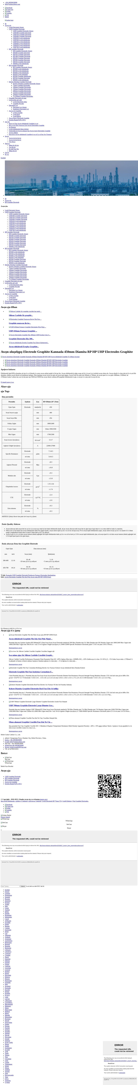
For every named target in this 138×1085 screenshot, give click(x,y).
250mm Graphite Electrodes (22, 94)
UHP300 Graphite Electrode (22, 33)
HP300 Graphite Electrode (21, 53)
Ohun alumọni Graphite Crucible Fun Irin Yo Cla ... (30, 722)
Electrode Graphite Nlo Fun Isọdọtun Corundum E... (31, 672)
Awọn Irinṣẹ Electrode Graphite (19, 118)
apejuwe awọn (17, 648)
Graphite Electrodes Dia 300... (21, 339)
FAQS (7, 153)
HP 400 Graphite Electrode (21, 56)
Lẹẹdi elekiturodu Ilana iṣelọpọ (19, 129)
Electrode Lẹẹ (13, 105)
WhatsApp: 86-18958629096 (14, 745)
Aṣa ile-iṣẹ (12, 147)
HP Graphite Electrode (16, 49)
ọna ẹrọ (7, 122)
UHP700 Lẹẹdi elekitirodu (21, 47)
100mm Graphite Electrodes (22, 87)
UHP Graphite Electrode (17, 29)
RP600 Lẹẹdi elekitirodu (21, 80)
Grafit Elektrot (67, 801)
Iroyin (7, 136)
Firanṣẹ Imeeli (5, 817)
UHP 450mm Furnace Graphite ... (23, 331)
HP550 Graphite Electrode (21, 62)
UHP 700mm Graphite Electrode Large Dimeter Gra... (31, 705)
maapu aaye (43, 799)
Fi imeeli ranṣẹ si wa (7, 382)
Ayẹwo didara (13, 133)
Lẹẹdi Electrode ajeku (20, 102)
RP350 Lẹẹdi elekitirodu (21, 71)
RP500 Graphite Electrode (17, 259)
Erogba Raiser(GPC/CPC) (17, 120)
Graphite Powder (18, 103)
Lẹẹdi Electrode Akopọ (16, 27)
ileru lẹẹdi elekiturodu (8, 801)
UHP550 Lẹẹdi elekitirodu (21, 42)
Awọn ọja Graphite (15, 111)
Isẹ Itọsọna (12, 127)
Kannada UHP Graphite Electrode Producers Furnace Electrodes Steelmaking (30, 575)
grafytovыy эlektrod (34, 801)
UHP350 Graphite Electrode (22, 34)
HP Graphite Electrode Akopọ (22, 51)
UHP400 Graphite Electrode (22, 36)
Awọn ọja (8, 25)
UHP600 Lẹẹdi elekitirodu (21, 44)
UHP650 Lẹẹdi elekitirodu (21, 45)
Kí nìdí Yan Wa (14, 149)
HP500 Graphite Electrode (21, 60)
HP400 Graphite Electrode (17, 239)
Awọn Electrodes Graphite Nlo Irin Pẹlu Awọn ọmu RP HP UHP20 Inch (28, 577)
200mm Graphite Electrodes (22, 91)
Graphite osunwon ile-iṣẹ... (20, 323)
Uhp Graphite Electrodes (80, 801)
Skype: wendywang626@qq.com (15, 747)
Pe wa (7, 154)
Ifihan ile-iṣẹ (13, 151)
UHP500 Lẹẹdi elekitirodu (21, 40)
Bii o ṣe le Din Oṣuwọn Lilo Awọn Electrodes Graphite (26, 125)
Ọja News (12, 142)
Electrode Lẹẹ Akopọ (20, 107)
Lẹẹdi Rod (16, 114)
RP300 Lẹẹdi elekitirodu (21, 69)
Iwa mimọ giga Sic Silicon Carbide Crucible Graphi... (31, 655)
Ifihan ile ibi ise (14, 145)
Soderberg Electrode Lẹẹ (21, 109)
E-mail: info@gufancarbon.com (15, 742)
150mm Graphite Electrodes (22, 89)
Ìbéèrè (7, 17)
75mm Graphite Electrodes (21, 85)
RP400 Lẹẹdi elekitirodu (21, 73)
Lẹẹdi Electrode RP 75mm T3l (52, 801)
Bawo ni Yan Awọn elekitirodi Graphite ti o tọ (23, 123)
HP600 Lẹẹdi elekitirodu (21, 63)
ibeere (11, 648)
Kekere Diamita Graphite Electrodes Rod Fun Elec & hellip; (34, 689)
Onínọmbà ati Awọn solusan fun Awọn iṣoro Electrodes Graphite (29, 131)
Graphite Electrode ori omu (17, 98)
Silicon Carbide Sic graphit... (21, 315)
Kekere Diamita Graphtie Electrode (20, 82)
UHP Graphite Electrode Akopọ (23, 31)
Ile (5, 24)
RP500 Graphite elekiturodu (22, 76)
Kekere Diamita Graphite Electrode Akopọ (26, 83)
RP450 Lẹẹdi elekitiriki (20, 74)
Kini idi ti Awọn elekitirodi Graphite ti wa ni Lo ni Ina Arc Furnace (30, 134)
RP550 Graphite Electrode (21, 78)
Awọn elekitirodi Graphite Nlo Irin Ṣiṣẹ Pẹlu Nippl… (30, 639)
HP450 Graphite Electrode (21, 58)
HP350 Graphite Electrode (21, 54)
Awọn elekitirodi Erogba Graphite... (24, 347)
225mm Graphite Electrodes (22, 93)
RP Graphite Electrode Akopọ (22, 67)
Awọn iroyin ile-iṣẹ (15, 138)
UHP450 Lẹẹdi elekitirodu (21, 38)
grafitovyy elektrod (21, 801)
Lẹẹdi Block (17, 116)
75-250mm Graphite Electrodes (23, 96)
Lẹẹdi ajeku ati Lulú (15, 100)
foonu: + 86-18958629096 (13, 740)
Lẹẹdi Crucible (17, 113)
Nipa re (7, 143)
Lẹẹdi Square (13, 299)
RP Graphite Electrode (16, 65)
